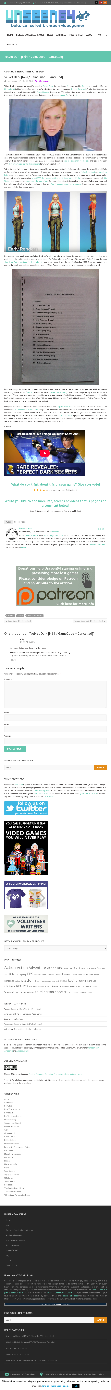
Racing (72, 980)
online (17, 981)
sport (79, 986)
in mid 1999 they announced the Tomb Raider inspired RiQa (56, 178)
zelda (90, 992)
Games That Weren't (12, 1123)
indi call (7, 1029)
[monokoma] (12, 529)
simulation (64, 986)
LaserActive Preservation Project (17, 1147)
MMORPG (83, 974)
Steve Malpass (43, 92)
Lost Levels (8, 1150)
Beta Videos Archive (12, 1109)
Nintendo (19, 72)
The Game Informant (12, 1192)
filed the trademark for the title (76, 161)
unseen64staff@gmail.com (19, 2)
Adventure (68, 968)
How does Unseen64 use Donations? (61, 1293)
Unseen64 (55, 531)
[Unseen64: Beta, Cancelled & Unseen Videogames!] (47, 19)
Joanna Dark (65, 95)
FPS (68, 86)
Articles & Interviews (14, 1235)
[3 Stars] (40, 490)
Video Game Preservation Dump (17, 1195)
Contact (12, 44)
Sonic (72, 986)
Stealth (20, 616)
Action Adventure (31, 967)
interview (50, 975)
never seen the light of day (37, 181)
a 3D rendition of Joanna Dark (25, 409)
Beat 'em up (79, 968)
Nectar (29, 392)
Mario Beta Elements (12, 1154)
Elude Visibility (10, 1119)
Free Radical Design (59, 392)
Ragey (6, 1167)
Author (8, 522)
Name (7, 712)
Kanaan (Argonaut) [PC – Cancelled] (90, 621)
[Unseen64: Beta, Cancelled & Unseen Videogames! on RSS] (105, 2)
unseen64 (83, 992)
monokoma (12, 81)
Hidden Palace (10, 1140)
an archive (19, 784)
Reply (13, 660)
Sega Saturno (9, 1171)
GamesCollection (11, 1126)
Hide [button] (76, 1386)
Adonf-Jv (7, 1099)
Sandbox (33, 986)
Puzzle (63, 980)
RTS (25, 986)
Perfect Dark (48, 86)
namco (96, 975)
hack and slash (40, 975)
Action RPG (55, 968)
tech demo (28, 992)
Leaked (67, 974)
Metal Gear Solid (88, 172)
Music (91, 975)
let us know (48, 796)
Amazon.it (8, 1051)
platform (28, 980)
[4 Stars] (43, 490)
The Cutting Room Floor (14, 1188)
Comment (9, 679)
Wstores (7, 1024)
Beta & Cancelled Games (30, 34)
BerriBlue (8, 1106)
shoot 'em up (52, 986)
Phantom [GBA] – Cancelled (17, 1354)
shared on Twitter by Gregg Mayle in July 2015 (24, 262)
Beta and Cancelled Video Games (19, 1230)
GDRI (6, 1130)
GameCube (9, 72)
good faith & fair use (88, 793)
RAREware (9, 986)
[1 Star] (34, 490)
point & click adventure (46, 981)
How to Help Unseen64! (15, 1240)
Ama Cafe (8, 1014)
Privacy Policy (11, 1265)
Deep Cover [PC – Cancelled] (18, 621)
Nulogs (7, 1161)
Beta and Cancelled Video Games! (29, 1014)
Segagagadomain (11, 1174)
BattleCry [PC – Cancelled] (16, 1348)
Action (10, 967)
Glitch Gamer (9, 1137)
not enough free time (53, 535)
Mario (75, 974)
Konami (58, 974)
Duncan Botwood (78, 89)
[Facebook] (99, 529)
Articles (61, 34)
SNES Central (9, 1181)
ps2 (57, 981)
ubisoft (75, 992)
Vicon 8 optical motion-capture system (66, 184)
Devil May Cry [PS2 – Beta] (30, 1009)
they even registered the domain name (24, 164)
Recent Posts (20, 522)
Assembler (8, 1102)
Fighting (13, 974)
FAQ (99, 34)
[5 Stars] (47, 490)
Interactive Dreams (12, 1143)
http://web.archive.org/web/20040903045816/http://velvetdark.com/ (38, 655)
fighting (23, 974)
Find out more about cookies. (56, 1386)
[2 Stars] (37, 490)
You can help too (41, 793)
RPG (19, 986)
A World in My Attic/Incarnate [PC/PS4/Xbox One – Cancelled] (31, 1342)
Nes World (8, 1157)
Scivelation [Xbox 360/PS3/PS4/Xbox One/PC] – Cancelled (30, 1336)
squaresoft (87, 987)
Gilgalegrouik (9, 1133)
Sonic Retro (8, 1185)
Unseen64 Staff (12, 1250)
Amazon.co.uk (22, 1051)
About (90, 34)
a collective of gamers (41, 790)
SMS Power (8, 1178)
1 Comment (44, 81)
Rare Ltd (85, 86)
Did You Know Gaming (13, 1116)
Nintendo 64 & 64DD (34, 72)
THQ (69, 992)
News (50, 34)
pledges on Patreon (69, 1296)
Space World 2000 (65, 406)
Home (10, 34)
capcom (91, 968)
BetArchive (8, 1113)
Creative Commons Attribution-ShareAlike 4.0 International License (56, 1074)
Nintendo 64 (9, 89)
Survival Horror (13, 992)
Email (7, 724)
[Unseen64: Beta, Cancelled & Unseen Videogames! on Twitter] (96, 2)
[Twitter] (103, 529)
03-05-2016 (28, 81)
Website (7, 736)
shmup (41, 986)
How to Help (76, 34)
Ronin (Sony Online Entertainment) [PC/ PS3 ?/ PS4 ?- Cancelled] (31, 1361)
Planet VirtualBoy (11, 1164)
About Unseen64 (12, 1245)
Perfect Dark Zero (65, 415)
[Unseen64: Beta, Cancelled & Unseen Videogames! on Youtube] (100, 2)
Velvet (78, 95)
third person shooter (35, 616)
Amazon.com (93, 1048)
